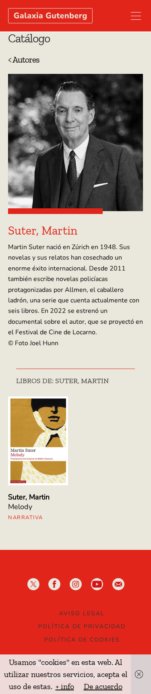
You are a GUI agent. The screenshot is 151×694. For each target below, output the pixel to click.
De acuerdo (103, 686)
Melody (20, 507)
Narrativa (25, 517)
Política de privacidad (82, 626)
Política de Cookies (82, 640)
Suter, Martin (29, 497)
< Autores (23, 59)
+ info (65, 686)
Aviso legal (82, 613)
